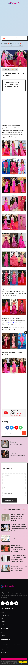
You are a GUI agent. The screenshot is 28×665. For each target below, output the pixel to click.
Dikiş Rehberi (17, 650)
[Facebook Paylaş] (7, 428)
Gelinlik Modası (5, 650)
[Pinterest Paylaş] (16, 428)
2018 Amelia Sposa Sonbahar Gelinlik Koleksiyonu (16, 446)
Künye (2, 613)
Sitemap (3, 622)
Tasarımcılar (4, 633)
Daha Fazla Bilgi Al (19, 663)
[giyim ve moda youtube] (16, 603)
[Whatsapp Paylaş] (21, 428)
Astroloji (3, 636)
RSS (2, 619)
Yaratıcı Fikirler (5, 653)
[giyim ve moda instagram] (12, 603)
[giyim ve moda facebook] (3, 603)
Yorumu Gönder (9, 500)
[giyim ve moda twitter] (7, 603)
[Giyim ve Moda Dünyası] (14, 3)
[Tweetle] (12, 428)
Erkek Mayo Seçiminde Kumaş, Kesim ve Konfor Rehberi (19, 568)
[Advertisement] (14, 21)
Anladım (23, 661)
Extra (15, 647)
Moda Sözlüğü (4, 647)
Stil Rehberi (17, 644)
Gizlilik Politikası (5, 616)
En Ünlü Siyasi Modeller (17, 455)
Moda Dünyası (4, 644)
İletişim (3, 624)
